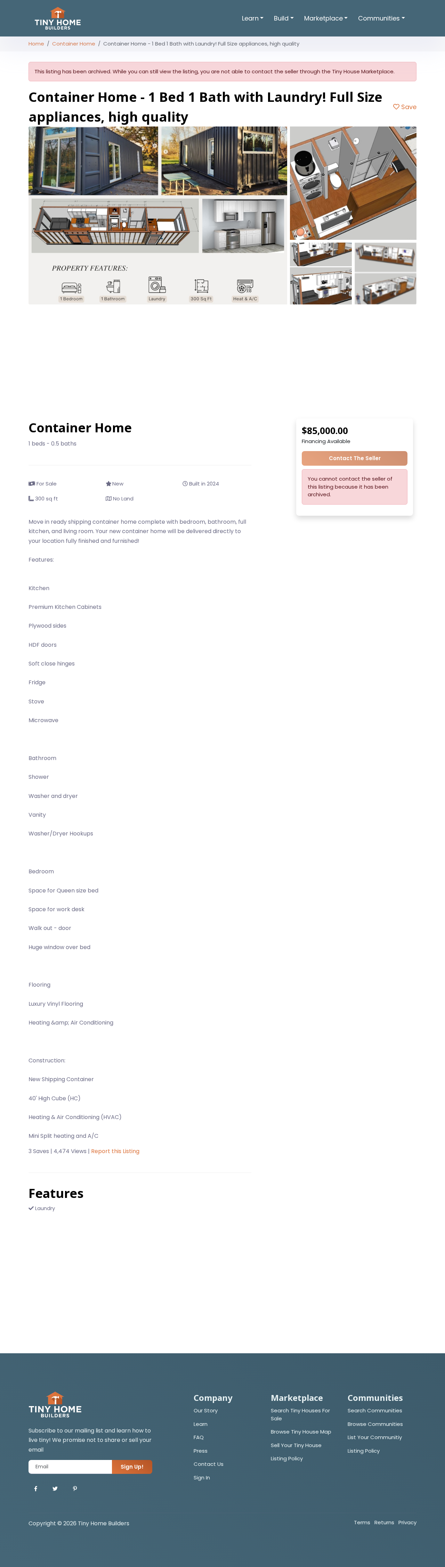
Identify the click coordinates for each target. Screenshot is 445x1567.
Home (36, 43)
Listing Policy (287, 1458)
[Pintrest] (74, 1489)
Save (407, 107)
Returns (384, 1522)
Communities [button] (379, 18)
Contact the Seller (355, 458)
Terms (362, 1522)
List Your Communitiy (375, 1437)
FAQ (199, 1437)
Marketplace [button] (323, 18)
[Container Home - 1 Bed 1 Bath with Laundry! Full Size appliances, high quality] (158, 215)
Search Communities (375, 1410)
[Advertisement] (222, 361)
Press (201, 1450)
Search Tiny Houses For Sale (300, 1414)
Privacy (407, 1522)
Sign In (202, 1477)
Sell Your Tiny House (296, 1445)
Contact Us (209, 1464)
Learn (201, 1424)
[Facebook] (36, 1489)
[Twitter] (55, 1489)
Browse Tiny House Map (301, 1431)
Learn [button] (250, 18)
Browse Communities (375, 1424)
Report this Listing (115, 1151)
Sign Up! (132, 1466)
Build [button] (281, 18)
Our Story (206, 1410)
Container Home (73, 43)
